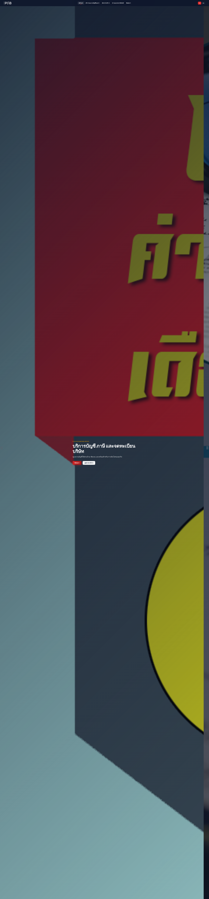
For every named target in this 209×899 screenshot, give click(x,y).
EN (203, 3)
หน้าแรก (81, 3)
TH (199, 3)
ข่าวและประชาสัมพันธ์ (118, 3)
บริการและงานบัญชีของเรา (93, 3)
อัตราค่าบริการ (106, 3)
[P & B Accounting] (8, 3)
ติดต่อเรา (128, 3)
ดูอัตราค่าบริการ (89, 463)
